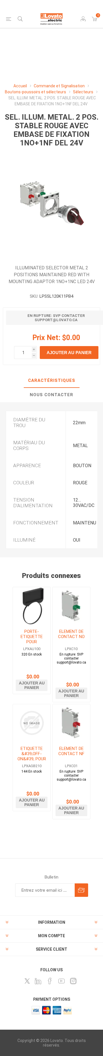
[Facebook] (49, 981)
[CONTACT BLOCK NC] (71, 723)
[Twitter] (27, 981)
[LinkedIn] (38, 981)
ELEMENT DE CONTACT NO (71, 634)
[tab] (51, 381)
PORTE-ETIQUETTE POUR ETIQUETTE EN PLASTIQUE (31, 642)
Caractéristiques (51, 380)
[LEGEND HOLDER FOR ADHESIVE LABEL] (31, 606)
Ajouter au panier (69, 352)
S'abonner (81, 890)
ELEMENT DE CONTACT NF (71, 751)
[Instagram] (73, 981)
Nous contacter (51, 394)
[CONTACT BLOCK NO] (71, 606)
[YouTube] (61, 981)
